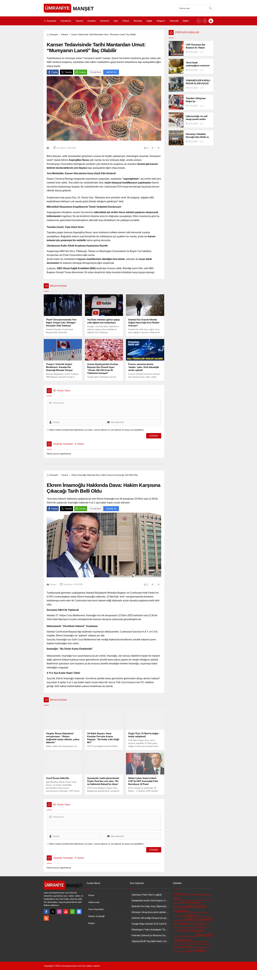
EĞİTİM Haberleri (203, 917)
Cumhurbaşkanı (186, 900)
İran (183, 951)
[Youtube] (65, 911)
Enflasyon (177, 916)
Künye (91, 895)
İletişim (91, 923)
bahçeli (209, 895)
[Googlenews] (79, 911)
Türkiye (189, 944)
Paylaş (54, 72)
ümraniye (196, 947)
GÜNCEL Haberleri (198, 920)
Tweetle (68, 72)
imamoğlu (183, 923)
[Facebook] (46, 911)
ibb (174, 924)
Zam (175, 947)
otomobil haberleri (191, 930)
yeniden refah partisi (202, 944)
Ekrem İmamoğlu (196, 912)
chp (176, 898)
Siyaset (64, 475)
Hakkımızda (93, 902)
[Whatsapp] (72, 911)
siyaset (192, 937)
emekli (206, 912)
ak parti (200, 894)
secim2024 (177, 937)
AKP (193, 894)
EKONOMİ (180, 907)
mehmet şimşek (179, 928)
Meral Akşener (192, 928)
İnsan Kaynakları (96, 909)
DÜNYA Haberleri (190, 902)
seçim (186, 936)
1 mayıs (179, 894)
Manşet (64, 34)
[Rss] (46, 918)
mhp (201, 927)
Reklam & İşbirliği (96, 916)
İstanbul (199, 951)
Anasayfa (54, 34)
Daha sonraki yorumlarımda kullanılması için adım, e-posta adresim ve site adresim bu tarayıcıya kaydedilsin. (96, 430)
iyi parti (199, 923)
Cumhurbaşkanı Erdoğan (202, 900)
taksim (193, 942)
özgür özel (185, 946)
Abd (188, 895)
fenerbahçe (178, 920)
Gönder (82, 72)
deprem (176, 903)
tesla (183, 944)
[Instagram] (59, 911)
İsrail (189, 951)
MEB (207, 924)
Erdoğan (189, 916)
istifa (192, 924)
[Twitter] (52, 911)
